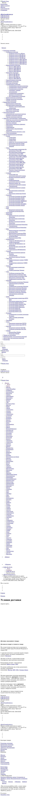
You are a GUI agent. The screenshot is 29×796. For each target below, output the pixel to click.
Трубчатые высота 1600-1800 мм (18, 61)
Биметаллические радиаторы (14, 97)
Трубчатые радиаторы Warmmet (17, 292)
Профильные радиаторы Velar (17, 279)
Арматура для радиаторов (8, 747)
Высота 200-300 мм (14, 74)
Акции (2, 758)
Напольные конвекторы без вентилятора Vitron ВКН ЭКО (17, 161)
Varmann (8, 266)
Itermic (8, 189)
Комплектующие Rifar (15, 237)
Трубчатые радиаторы (12, 52)
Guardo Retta (12, 139)
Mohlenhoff (9, 212)
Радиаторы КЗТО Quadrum (16, 302)
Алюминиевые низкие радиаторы (18, 87)
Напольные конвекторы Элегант (18, 301)
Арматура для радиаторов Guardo (18, 142)
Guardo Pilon (12, 137)
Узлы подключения (11, 133)
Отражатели (9, 125)
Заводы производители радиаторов (12, 134)
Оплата (3, 772)
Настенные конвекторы (12, 111)
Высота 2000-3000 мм (15, 71)
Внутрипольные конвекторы (14, 105)
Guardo (8, 136)
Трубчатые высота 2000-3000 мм (18, 64)
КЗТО (7, 296)
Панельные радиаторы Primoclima (18, 224)
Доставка (3, 771)
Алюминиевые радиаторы (13, 84)
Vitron (7, 148)
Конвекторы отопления (9, 102)
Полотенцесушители (9, 112)
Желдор (10, 670)
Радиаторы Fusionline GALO (16, 199)
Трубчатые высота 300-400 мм (17, 55)
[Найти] (4, 346)
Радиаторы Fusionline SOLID (17, 205)
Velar (7, 271)
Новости (3, 761)
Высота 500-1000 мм (14, 77)
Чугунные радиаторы (12, 83)
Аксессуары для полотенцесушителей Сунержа (17, 175)
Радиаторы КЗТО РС (14, 308)
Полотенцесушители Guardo (16, 143)
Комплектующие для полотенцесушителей (15, 336)
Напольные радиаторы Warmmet (18, 288)
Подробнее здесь (5, 794)
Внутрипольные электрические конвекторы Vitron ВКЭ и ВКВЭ (18, 156)
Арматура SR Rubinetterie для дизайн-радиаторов (17, 241)
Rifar (7, 229)
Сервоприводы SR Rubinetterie (17, 249)
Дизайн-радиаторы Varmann (16, 270)
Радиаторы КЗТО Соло (15, 311)
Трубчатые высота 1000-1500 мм (18, 59)
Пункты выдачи (5, 762)
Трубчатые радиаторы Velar (16, 273)
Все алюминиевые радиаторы (17, 96)
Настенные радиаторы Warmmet (17, 289)
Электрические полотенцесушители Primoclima (17, 226)
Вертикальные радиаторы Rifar (17, 233)
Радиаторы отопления (9, 50)
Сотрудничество (5, 764)
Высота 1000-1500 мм (15, 66)
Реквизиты (3, 759)
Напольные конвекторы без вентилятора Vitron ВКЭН (16, 164)
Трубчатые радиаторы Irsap (16, 211)
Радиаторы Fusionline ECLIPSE (17, 196)
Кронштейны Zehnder (15, 332)
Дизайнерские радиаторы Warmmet (18, 286)
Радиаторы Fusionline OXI (16, 202)
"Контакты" (8, 655)
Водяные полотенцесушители (14, 115)
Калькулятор (4, 766)
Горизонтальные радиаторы (13, 80)
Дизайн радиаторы (11, 100)
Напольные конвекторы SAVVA (17, 323)
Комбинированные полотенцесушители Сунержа (17, 181)
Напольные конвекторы (12, 109)
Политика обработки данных (8, 777)
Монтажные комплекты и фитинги (15, 124)
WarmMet (8, 280)
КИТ (14, 670)
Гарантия (3, 774)
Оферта (3, 780)
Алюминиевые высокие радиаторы (18, 86)
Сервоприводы (10, 127)
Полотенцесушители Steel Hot (17, 327)
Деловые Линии (23, 670)
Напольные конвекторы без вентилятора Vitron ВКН (16, 158)
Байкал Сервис (11, 664)
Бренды (3, 750)
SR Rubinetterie (10, 239)
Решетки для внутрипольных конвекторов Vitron (17, 170)
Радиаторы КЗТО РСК (15, 310)
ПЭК (17, 670)
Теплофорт (9, 320)
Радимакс (8, 313)
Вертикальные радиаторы (13, 65)
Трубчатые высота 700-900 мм (17, 58)
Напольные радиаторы (12, 81)
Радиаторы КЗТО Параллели (17, 307)
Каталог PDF (4, 768)
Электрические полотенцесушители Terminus (17, 256)
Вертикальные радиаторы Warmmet (18, 282)
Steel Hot (8, 326)
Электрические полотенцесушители (16, 114)
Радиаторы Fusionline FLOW (16, 198)
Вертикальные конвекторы (13, 103)
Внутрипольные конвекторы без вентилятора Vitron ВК (18, 150)
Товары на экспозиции (9, 335)
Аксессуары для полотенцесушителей (13, 338)
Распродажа (6, 339)
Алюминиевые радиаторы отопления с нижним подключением (16, 90)
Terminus (8, 251)
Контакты (3, 756)
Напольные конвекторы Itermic (17, 193)
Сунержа (8, 173)
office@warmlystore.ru (7, 14)
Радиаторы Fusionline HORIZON (18, 201)
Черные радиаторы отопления (14, 99)
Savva (7, 322)
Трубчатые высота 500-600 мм (17, 56)
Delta (7, 207)
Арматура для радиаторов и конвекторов (14, 118)
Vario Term (9, 258)
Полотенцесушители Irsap (16, 209)
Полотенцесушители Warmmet (17, 291)
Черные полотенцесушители (14, 117)
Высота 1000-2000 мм (15, 78)
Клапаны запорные (11, 122)
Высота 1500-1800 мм (15, 68)
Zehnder (8, 330)
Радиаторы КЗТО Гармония (16, 305)
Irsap (7, 208)
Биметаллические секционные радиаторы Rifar (17, 231)
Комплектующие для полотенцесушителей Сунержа (17, 184)
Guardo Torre (12, 140)
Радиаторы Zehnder (14, 333)
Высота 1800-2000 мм (15, 69)
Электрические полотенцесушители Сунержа (17, 186)
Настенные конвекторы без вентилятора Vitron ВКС (16, 167)
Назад (8, 384)
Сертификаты (4, 769)
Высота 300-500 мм (14, 75)
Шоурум (3, 755)
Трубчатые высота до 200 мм (17, 53)
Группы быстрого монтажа (13, 121)
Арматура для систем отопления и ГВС (17, 120)
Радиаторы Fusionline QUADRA (17, 204)
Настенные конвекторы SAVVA (17, 324)
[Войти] (1, 375)
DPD (16, 664)
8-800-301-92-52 (5, 15)
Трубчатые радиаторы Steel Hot (17, 329)
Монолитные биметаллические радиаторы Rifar (17, 235)
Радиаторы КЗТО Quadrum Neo (17, 304)
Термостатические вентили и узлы (15, 131)
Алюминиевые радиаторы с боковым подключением (16, 94)
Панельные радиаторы (12, 72)
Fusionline (9, 195)
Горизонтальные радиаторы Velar (18, 276)
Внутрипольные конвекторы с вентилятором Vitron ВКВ (17, 153)
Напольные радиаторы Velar (16, 277)
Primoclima (9, 214)
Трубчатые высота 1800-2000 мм (18, 62)
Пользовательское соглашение (19, 778)
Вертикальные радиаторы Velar (17, 274)
